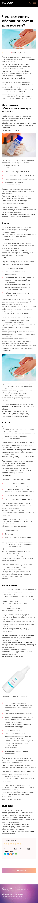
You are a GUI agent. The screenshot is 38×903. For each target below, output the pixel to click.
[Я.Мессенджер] (5, 854)
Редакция (27, 899)
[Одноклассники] (10, 854)
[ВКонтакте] (8, 854)
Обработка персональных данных (12, 894)
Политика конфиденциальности (12, 896)
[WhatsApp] (16, 854)
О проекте (19, 899)
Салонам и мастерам (8, 899)
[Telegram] (13, 854)
